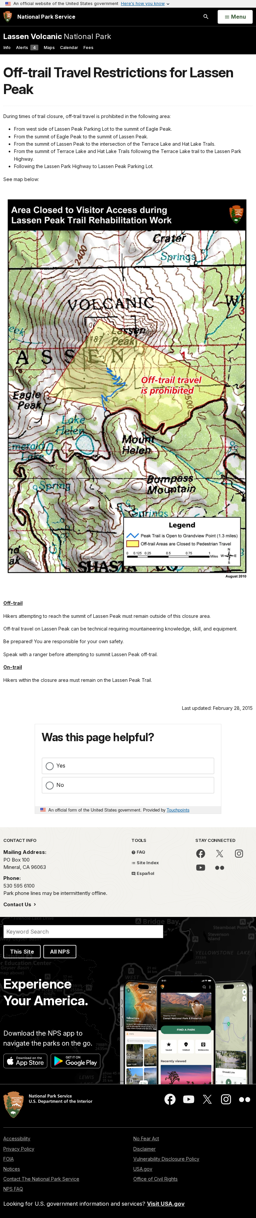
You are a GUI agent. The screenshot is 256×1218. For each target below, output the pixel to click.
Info (7, 47)
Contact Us (18, 904)
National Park (57, 36)
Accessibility (16, 1138)
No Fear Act (146, 1138)
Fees (88, 47)
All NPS (60, 951)
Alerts (26, 47)
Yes (60, 765)
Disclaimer (144, 1149)
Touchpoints (178, 810)
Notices (11, 1169)
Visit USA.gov (166, 1203)
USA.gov (142, 1169)
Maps (49, 47)
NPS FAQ (13, 1189)
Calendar (69, 47)
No (60, 785)
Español (145, 873)
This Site (22, 951)
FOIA (8, 1159)
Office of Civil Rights (155, 1179)
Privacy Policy (18, 1149)
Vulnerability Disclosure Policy (166, 1159)
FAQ (140, 852)
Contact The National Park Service (41, 1179)
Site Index (147, 862)
